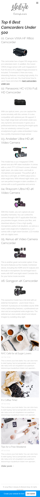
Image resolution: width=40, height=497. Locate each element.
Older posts (6, 466)
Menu (37, 3)
